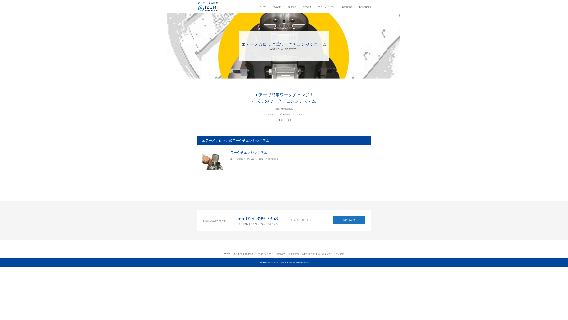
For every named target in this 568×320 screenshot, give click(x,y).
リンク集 (340, 254)
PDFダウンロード (326, 6)
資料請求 (307, 6)
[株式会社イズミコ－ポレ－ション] (208, 6)
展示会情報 (347, 6)
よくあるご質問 (325, 254)
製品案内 (277, 6)
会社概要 (292, 6)
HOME (263, 6)
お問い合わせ (365, 6)
